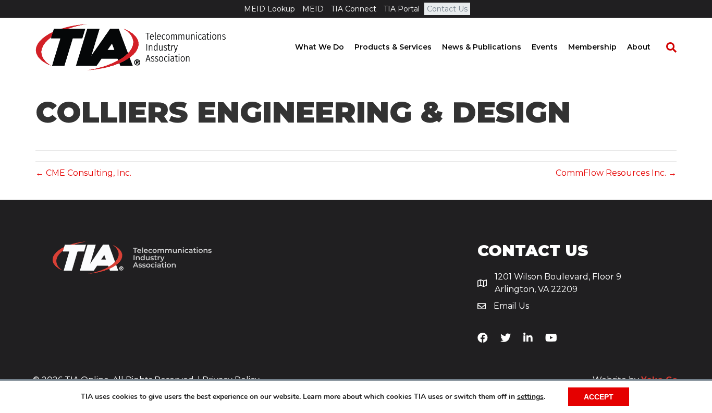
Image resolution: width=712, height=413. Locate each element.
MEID (313, 9)
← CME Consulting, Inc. (83, 173)
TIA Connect (353, 9)
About (638, 47)
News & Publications (481, 47)
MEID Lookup (269, 9)
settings (530, 397)
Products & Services (393, 47)
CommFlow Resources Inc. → (616, 173)
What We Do (319, 47)
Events (545, 47)
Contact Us (447, 9)
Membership (592, 47)
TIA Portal (402, 9)
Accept (598, 397)
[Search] (666, 47)
